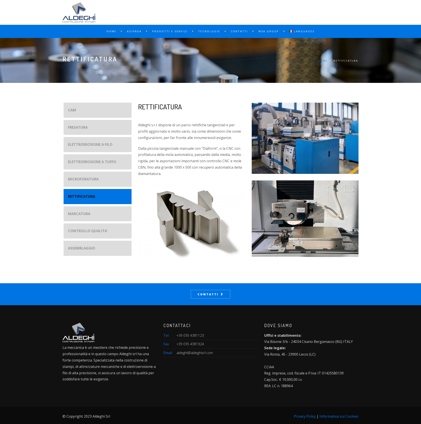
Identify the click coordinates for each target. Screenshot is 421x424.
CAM (72, 110)
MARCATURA (79, 213)
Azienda (134, 31)
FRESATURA (78, 127)
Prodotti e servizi (170, 31)
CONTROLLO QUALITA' (88, 230)
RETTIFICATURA (81, 196)
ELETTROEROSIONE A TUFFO (92, 161)
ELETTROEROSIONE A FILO (90, 144)
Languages (303, 31)
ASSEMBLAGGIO (81, 248)
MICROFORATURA (83, 179)
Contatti (239, 31)
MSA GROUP (269, 31)
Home (111, 31)
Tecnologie (209, 31)
